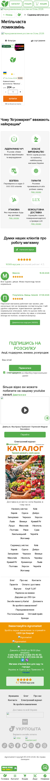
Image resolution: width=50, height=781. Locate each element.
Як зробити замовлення (25, 704)
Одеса (25, 513)
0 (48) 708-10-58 (16, 657)
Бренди (25, 618)
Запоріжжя (13, 517)
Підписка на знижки (25, 593)
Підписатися (25, 368)
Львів (12, 521)
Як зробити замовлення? (25, 605)
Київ (35, 508)
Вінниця (23, 521)
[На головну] (4, 4)
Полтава (14, 530)
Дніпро (35, 513)
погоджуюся (14, 372)
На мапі (26, 672)
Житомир (25, 538)
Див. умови (36, 192)
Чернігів (34, 534)
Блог (12, 580)
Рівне (25, 530)
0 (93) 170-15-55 (33, 654)
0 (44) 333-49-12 (16, 654)
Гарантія (14, 584)
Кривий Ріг (36, 521)
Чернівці (38, 558)
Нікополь (37, 525)
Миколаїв (23, 525)
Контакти (36, 580)
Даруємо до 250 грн (25, 597)
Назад (9, 14)
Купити (13, 99)
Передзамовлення (25, 609)
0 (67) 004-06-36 (33, 657)
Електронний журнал (31, 700)
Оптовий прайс (35, 614)
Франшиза (13, 696)
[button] (12, 74)
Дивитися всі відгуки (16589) (25, 322)
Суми (36, 530)
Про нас (24, 580)
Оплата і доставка (31, 584)
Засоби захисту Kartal (18, 601)
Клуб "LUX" (30, 588)
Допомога (38, 601)
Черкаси (26, 517)
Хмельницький (19, 534)
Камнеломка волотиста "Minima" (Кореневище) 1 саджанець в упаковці (11, 82)
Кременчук (26, 562)
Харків (14, 513)
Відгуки (17, 588)
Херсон (38, 517)
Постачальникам (15, 614)
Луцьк (12, 525)
